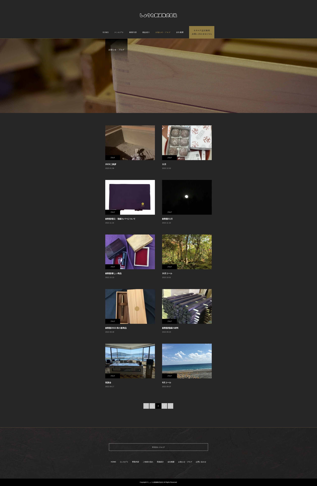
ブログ (112, 157)
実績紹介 (160, 462)
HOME (106, 32)
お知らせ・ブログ (163, 32)
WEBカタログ (158, 447)
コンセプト (119, 32)
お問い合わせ (201, 462)
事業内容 (133, 32)
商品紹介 (146, 32)
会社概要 (180, 32)
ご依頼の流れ (148, 462)
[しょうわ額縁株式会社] (158, 15)
